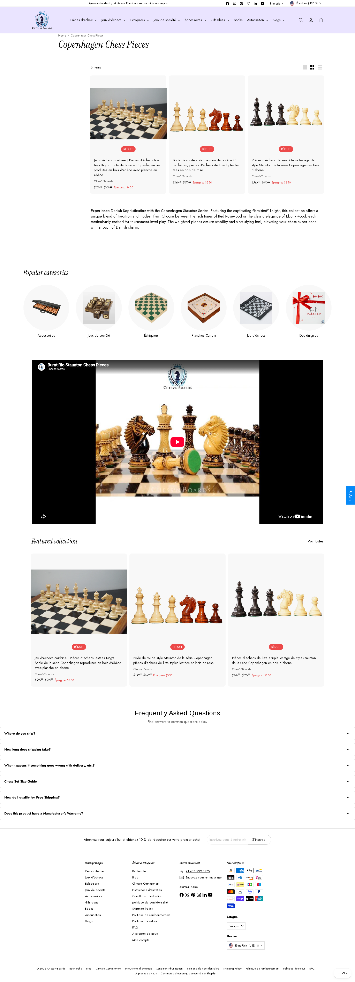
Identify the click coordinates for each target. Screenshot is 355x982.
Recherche (139, 871)
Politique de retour (144, 921)
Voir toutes (315, 541)
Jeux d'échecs (111, 20)
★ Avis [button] (350, 495)
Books (238, 20)
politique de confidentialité (150, 902)
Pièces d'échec (82, 20)
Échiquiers (138, 20)
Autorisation (256, 20)
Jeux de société (165, 20)
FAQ (135, 927)
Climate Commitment (145, 883)
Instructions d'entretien (147, 890)
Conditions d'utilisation (147, 896)
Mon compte (140, 940)
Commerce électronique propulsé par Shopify (188, 973)
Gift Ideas (218, 20)
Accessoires (193, 20)
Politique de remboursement (151, 915)
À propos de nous (145, 933)
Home (62, 35)
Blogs (277, 20)
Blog (135, 877)
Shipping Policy (142, 908)
